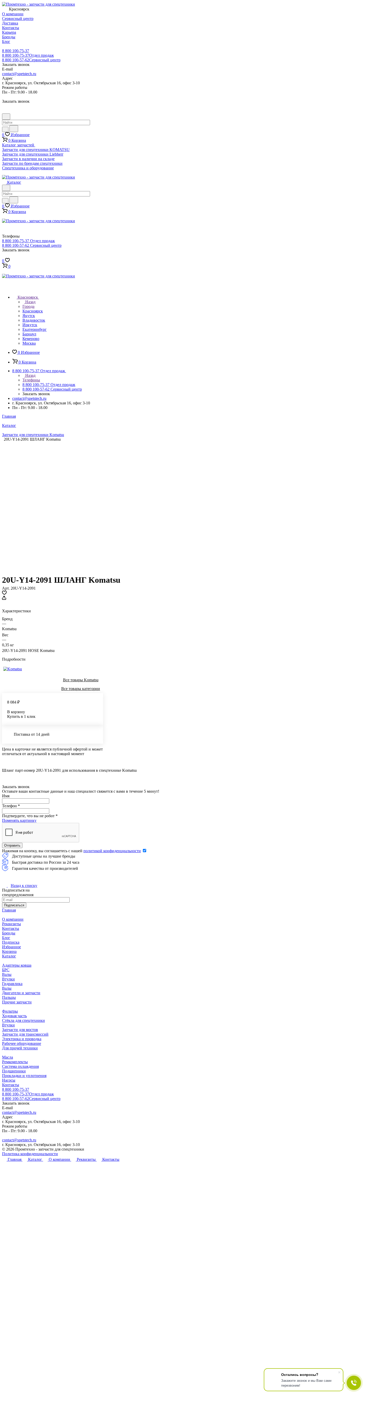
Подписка (10, 942)
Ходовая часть (14, 1016)
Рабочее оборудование (21, 1043)
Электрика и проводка (21, 1039)
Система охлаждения (20, 1066)
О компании (12, 919)
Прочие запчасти (17, 1002)
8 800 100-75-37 (15, 51)
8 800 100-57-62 (31, 60)
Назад (29, 302)
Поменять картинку (19, 820)
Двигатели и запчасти (21, 993)
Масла (7, 1057)
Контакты (10, 928)
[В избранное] (4, 593)
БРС (5, 970)
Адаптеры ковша (16, 965)
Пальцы (9, 997)
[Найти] (13, 128)
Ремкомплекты (15, 1062)
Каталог (9, 956)
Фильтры (10, 1011)
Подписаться (14, 905)
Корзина (9, 951)
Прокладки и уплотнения (24, 1075)
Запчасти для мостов (20, 1029)
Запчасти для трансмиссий (25, 1034)
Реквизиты (11, 924)
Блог (6, 937)
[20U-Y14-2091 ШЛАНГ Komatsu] (77, 506)
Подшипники (14, 1071)
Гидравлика (12, 983)
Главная (9, 910)
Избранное (11, 947)
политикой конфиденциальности (112, 851)
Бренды (8, 933)
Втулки (8, 979)
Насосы (8, 1080)
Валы (6, 974)
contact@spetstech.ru (19, 74)
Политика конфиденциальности (30, 1154)
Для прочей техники (20, 1048)
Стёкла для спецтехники (23, 1020)
